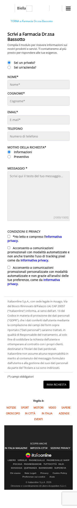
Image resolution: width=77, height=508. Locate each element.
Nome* (12, 77)
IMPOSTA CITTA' (39, 448)
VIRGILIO (22, 460)
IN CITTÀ (30, 413)
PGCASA (17, 464)
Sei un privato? (24, 63)
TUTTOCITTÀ (50, 464)
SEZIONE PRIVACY (60, 448)
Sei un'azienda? (25, 67)
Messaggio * (17, 168)
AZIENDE (64, 413)
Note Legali (30, 473)
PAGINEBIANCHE (33, 464)
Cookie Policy (60, 473)
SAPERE (66, 407)
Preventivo (21, 157)
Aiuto (52, 477)
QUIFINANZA (30, 468)
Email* (12, 112)
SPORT (25, 407)
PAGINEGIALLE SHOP (58, 460)
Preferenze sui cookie (33, 477)
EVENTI (38, 419)
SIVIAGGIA (16, 468)
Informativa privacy (34, 260)
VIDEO (52, 407)
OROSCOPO (13, 413)
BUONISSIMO (46, 468)
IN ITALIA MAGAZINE (16, 448)
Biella (21, 8)
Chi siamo (15, 473)
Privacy (44, 473)
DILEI (61, 464)
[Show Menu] (68, 8)
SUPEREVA (60, 468)
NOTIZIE (11, 407)
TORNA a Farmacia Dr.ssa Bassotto (32, 21)
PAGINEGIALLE (37, 460)
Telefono (15, 129)
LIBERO (12, 460)
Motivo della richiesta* (26, 147)
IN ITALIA (47, 413)
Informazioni (23, 152)
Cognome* (16, 93)
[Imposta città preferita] (9, 8)
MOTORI (38, 407)
